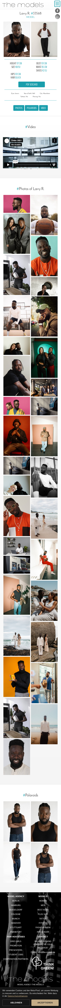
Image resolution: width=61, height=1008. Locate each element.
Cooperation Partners (15, 959)
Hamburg (16, 905)
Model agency (15, 896)
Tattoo (43, 919)
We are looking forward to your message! (43, 944)
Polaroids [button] (32, 108)
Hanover (16, 923)
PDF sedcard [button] (31, 84)
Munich (16, 919)
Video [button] (43, 108)
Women (43, 901)
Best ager (43, 910)
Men (43, 905)
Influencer (43, 932)
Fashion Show (43, 927)
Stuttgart (16, 927)
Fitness (43, 923)
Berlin (15, 901)
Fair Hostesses (16, 936)
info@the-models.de (46, 952)
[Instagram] (57, 17)
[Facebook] (57, 11)
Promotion (16, 946)
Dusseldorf (15, 910)
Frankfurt (16, 932)
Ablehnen (16, 1003)
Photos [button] (18, 108)
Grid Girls (15, 941)
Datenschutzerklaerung (17, 996)
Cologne (16, 914)
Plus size (43, 914)
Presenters (15, 950)
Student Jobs (15, 954)
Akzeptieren (45, 1003)
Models (42, 896)
